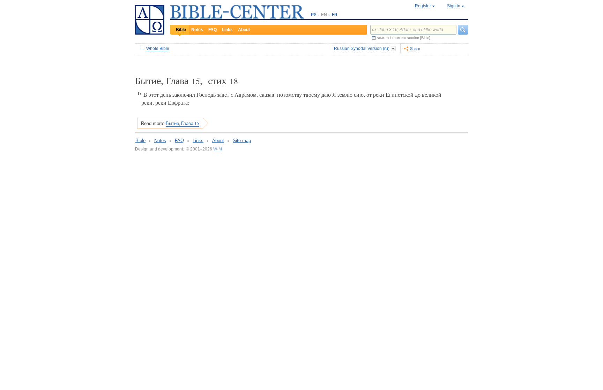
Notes (197, 29)
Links (227, 29)
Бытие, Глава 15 (182, 123)
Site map (242, 140)
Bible (181, 29)
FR (334, 14)
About (244, 29)
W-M (217, 149)
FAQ (212, 29)
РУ (313, 14)
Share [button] (415, 48)
